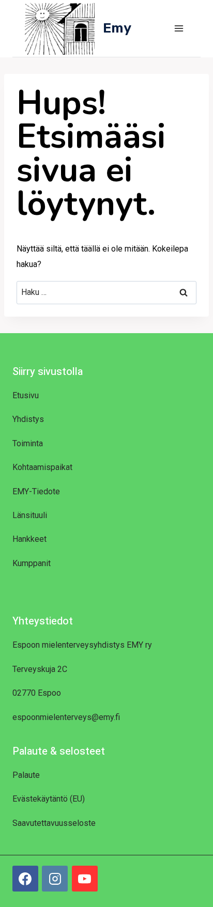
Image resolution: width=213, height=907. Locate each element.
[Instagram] (55, 879)
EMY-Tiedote (36, 491)
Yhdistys (28, 419)
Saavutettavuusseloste (54, 823)
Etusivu (25, 395)
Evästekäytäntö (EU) (48, 799)
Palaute (26, 775)
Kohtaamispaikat (42, 467)
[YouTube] (85, 879)
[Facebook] (25, 879)
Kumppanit (31, 563)
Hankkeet (29, 539)
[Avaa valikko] (178, 28)
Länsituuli (29, 515)
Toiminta (27, 443)
